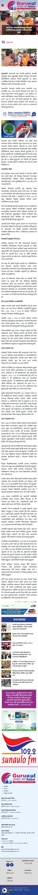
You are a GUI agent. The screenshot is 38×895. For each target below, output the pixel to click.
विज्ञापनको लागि (8, 793)
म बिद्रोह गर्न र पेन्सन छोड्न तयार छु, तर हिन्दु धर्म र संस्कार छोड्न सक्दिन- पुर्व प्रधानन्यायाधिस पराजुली (23, 663)
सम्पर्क (5, 789)
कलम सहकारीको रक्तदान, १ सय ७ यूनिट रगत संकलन (22, 644)
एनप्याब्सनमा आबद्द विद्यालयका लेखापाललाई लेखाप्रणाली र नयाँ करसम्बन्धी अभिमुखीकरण (21, 654)
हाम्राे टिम (6, 791)
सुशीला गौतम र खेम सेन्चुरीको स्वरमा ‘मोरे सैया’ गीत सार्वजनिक (22, 635)
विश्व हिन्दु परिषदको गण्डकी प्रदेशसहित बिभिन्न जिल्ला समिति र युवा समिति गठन (23, 673)
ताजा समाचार (19, 620)
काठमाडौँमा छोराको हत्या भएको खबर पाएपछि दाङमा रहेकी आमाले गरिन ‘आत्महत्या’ (23, 682)
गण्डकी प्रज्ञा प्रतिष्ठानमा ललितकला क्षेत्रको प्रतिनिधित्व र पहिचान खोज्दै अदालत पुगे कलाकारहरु (22, 626)
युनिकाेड (6, 786)
